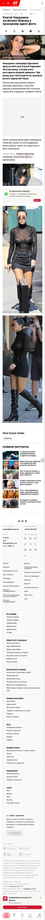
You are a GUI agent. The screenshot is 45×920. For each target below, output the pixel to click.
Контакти (27, 580)
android (9, 848)
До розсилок (14, 833)
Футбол (9, 794)
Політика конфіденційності (9, 590)
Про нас (6, 563)
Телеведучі (7, 578)
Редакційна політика (10, 571)
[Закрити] (40, 897)
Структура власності (31, 587)
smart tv (9, 854)
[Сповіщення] (42, 3)
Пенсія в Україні (13, 717)
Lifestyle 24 (7, 10)
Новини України (13, 620)
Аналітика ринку (13, 774)
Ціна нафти (11, 701)
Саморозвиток (12, 760)
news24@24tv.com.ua (11, 529)
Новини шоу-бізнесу (20, 10)
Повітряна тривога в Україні (17, 652)
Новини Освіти (13, 747)
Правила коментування (32, 572)
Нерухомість (12, 771)
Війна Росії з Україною (17, 640)
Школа (9, 754)
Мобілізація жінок (13, 679)
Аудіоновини (11, 629)
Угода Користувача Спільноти (31, 567)
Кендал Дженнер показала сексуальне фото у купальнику (18, 156)
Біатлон (9, 800)
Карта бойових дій (14, 646)
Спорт (9, 787)
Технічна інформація (31, 576)
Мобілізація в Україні (16, 669)
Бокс (8, 790)
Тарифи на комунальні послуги (18, 710)
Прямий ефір (12, 623)
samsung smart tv (25, 854)
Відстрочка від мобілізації (16, 685)
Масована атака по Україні (17, 655)
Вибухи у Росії (12, 659)
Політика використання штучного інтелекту (11, 595)
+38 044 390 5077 (30, 529)
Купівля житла (12, 777)
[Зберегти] (38, 31)
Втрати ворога (12, 662)
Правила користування (11, 586)
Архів (26, 591)
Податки (10, 714)
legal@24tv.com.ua (29, 889)
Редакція (6, 567)
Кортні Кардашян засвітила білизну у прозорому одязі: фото (35, 10)
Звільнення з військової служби (19, 672)
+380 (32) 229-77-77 (16, 886)
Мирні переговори (14, 649)
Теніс (8, 797)
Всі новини (11, 614)
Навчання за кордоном (15, 763)
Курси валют (11, 704)
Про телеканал (8, 574)
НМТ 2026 (10, 757)
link (25, 538)
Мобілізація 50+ (12, 675)
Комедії (9, 737)
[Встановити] (22, 902)
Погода (9, 632)
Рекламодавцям (8, 582)
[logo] (15, 3)
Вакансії (27, 584)
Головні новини (13, 617)
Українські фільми (13, 730)
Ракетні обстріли (13, 643)
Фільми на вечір (13, 734)
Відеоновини (11, 626)
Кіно (9, 724)
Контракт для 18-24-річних (17, 682)
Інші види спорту (13, 803)
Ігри (25, 599)
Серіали (10, 740)
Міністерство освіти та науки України (21, 751)
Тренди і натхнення (14, 780)
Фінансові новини (13, 707)
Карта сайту (28, 595)
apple (25, 848)
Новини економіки (15, 698)
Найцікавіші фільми (14, 727)
